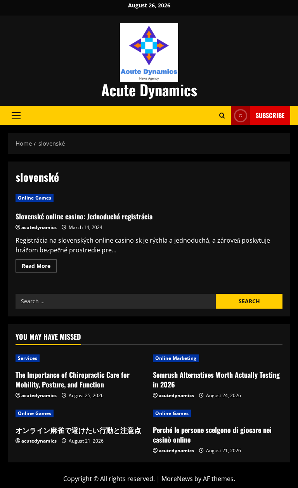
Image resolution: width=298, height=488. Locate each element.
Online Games (34, 198)
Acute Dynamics (149, 90)
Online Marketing (176, 358)
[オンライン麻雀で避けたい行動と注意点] (80, 413)
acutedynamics (39, 227)
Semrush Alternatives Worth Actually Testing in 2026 (216, 379)
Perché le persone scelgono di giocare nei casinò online (212, 435)
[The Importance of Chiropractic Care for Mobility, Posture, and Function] (80, 358)
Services (27, 358)
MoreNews (177, 478)
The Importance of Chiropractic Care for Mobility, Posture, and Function (73, 379)
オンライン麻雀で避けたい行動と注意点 (78, 430)
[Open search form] (222, 115)
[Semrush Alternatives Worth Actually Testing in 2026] (217, 358)
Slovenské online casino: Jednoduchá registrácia (84, 216)
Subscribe (270, 115)
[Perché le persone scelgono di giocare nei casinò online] (217, 413)
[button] (16, 115)
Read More (39, 267)
